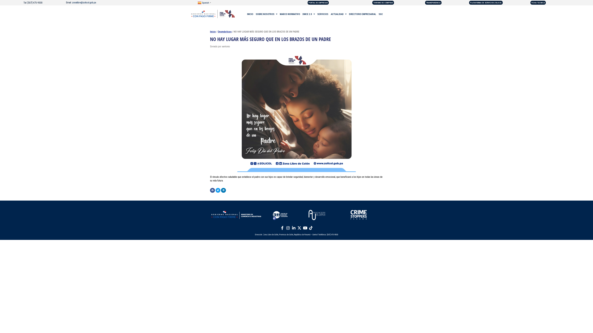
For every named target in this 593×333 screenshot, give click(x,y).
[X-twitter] (299, 228)
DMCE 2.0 (307, 14)
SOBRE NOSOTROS (265, 14)
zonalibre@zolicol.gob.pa (84, 2)
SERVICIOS (322, 14)
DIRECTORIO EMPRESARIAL (362, 14)
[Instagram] (288, 228)
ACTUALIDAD (337, 14)
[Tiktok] (311, 228)
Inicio (213, 31)
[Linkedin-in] (293, 228)
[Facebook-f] (282, 228)
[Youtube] (305, 228)
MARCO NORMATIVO (290, 14)
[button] (212, 190)
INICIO (250, 14)
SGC (381, 14)
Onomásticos (225, 31)
